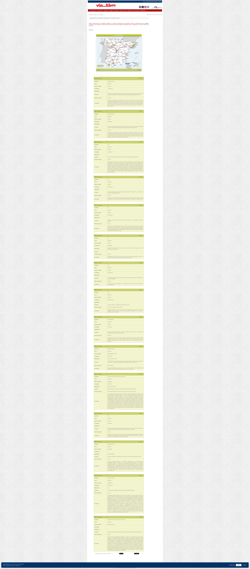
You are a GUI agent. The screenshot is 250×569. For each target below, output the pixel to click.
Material (111, 10)
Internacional (93, 10)
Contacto (160, 1)
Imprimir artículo (151, 14)
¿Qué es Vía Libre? (150, 1)
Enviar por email (159, 14)
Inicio (144, 1)
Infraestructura (100, 10)
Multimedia (143, 10)
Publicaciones (130, 10)
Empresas (116, 10)
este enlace (124, 550)
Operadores (106, 10)
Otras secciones (123, 10)
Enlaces (156, 1)
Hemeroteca (137, 10)
